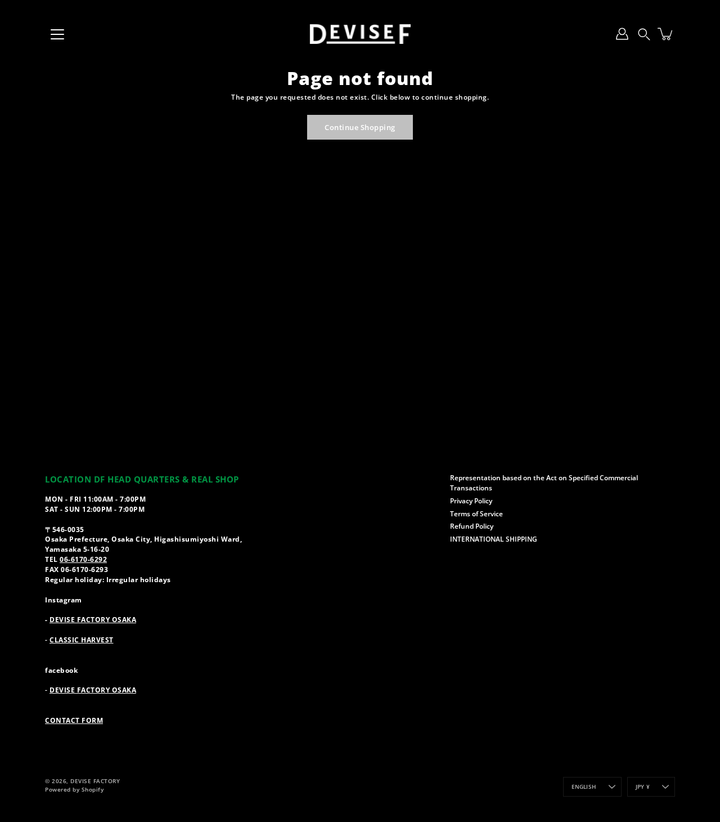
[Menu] (57, 34)
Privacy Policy (471, 500)
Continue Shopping (360, 127)
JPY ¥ (643, 786)
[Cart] (666, 34)
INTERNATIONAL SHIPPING (493, 538)
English (584, 786)
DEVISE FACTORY (95, 781)
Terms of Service (476, 513)
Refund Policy (471, 525)
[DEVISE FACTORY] (360, 34)
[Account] (622, 34)
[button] (644, 34)
